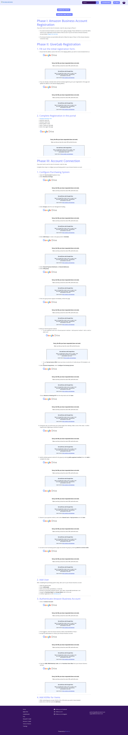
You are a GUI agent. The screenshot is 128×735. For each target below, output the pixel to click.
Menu (117, 2)
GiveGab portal (57, 593)
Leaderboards (106, 2)
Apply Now (25, 711)
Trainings (25, 726)
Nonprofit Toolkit (27, 719)
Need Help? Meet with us (64, 14)
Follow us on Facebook (61, 709)
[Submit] (97, 2)
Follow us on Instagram (61, 714)
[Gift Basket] (124, 2)
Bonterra (67, 731)
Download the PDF (63, 9)
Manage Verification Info (46, 118)
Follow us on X (59, 711)
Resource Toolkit (27, 721)
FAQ (24, 716)
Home (24, 709)
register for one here (53, 34)
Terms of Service (27, 723)
